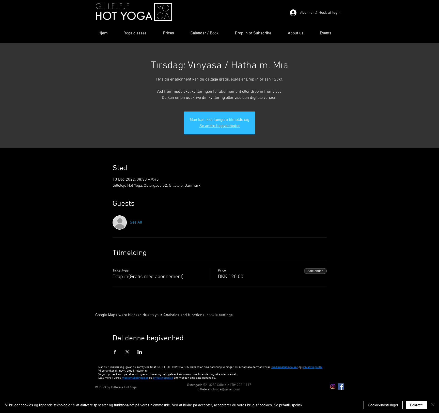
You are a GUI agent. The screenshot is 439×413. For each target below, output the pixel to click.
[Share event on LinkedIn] (139, 352)
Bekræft (416, 404)
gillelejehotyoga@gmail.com (219, 389)
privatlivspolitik (163, 378)
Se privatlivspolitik (288, 404)
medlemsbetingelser (284, 367)
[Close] (433, 405)
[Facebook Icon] (341, 386)
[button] (139, 33)
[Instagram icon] (333, 386)
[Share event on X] (127, 352)
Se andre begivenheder (219, 126)
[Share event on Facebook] (115, 352)
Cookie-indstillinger (383, 404)
